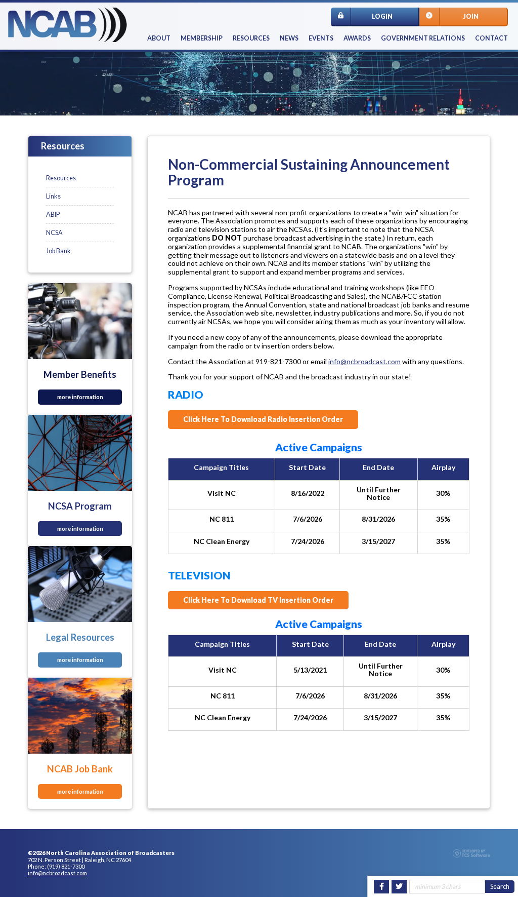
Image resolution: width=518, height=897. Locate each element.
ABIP (53, 214)
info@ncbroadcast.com (364, 361)
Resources (251, 38)
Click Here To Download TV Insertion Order (258, 600)
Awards (357, 38)
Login (382, 16)
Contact (491, 38)
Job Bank (58, 251)
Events (321, 38)
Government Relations (423, 38)
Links (53, 196)
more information (80, 397)
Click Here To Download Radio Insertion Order (263, 419)
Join (471, 16)
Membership (202, 38)
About (158, 38)
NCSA (54, 233)
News (289, 38)
